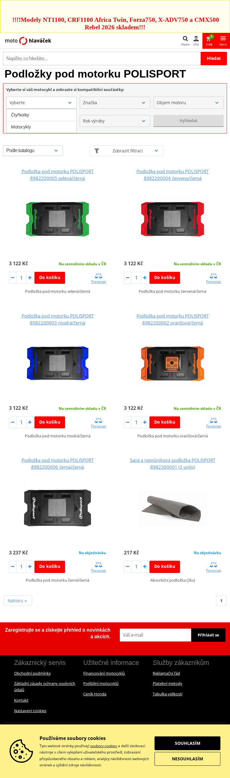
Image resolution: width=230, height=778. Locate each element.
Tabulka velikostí (167, 694)
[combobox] (41, 103)
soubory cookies (103, 745)
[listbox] (41, 121)
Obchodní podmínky (32, 673)
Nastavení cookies (30, 710)
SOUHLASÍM (187, 743)
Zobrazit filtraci (128, 151)
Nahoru (16, 600)
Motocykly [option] (21, 127)
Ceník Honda (94, 694)
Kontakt (21, 700)
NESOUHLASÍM (187, 759)
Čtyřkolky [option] (20, 115)
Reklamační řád (166, 673)
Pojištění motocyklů (101, 683)
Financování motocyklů (104, 673)
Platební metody (167, 683)
